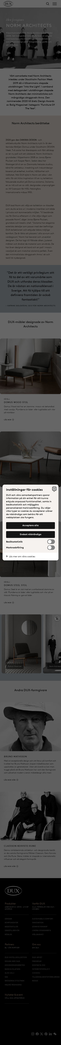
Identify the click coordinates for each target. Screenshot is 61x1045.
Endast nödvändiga (30, 534)
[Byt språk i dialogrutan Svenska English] (54, 489)
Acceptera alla (30, 525)
